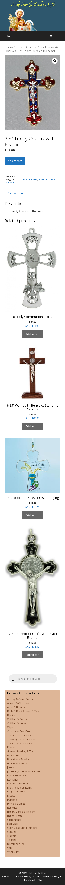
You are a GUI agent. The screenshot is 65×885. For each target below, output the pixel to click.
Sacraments (14, 819)
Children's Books (17, 719)
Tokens (11, 840)
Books (11, 715)
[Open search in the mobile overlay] (62, 36)
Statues (11, 831)
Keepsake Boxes (17, 775)
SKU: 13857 (32, 640)
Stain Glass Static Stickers (22, 828)
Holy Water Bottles (18, 759)
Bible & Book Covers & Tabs (23, 711)
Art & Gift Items (16, 707)
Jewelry (11, 767)
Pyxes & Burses (16, 803)
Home (8, 47)
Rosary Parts (14, 815)
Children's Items (16, 723)
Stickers (11, 836)
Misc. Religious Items (19, 787)
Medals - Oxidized (17, 783)
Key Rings (13, 779)
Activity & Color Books (20, 699)
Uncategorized (15, 844)
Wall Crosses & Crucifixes (20, 743)
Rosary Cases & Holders (21, 811)
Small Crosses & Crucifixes (21, 735)
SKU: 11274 (32, 502)
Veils (10, 848)
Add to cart (15, 161)
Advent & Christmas (18, 703)
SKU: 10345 (32, 411)
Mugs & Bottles (16, 791)
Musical (11, 795)
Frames (11, 747)
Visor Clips (13, 852)
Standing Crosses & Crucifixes (22, 739)
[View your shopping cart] (51, 36)
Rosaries (12, 807)
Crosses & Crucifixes (25, 47)
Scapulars (13, 823)
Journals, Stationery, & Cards (24, 771)
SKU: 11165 (32, 321)
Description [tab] (15, 193)
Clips (10, 727)
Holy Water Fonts (17, 763)
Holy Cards (13, 755)
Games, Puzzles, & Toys (21, 751)
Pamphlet (12, 799)
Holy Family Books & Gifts (32, 4)
